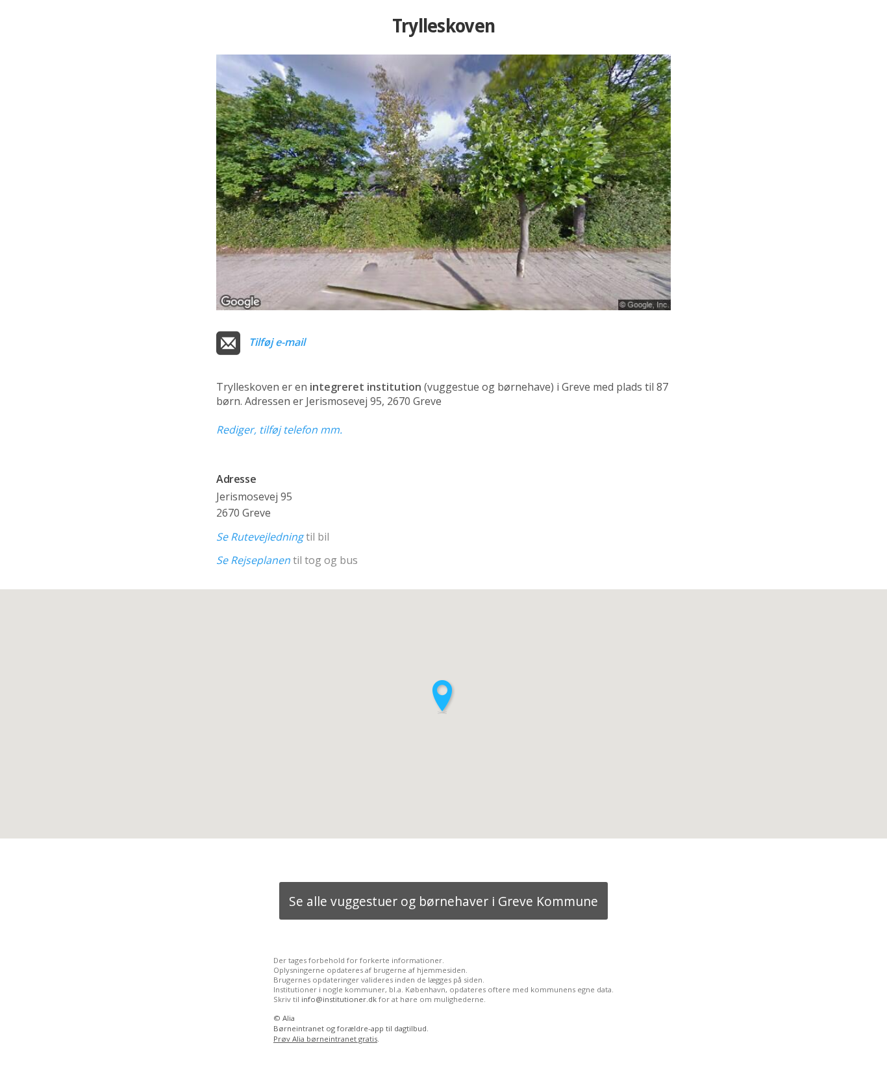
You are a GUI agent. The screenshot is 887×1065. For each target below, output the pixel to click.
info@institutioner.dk (339, 999)
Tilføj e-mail (277, 342)
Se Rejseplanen (253, 560)
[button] (443, 696)
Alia (288, 1018)
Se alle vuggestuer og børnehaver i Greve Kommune (443, 901)
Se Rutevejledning (259, 537)
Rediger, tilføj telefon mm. (279, 429)
